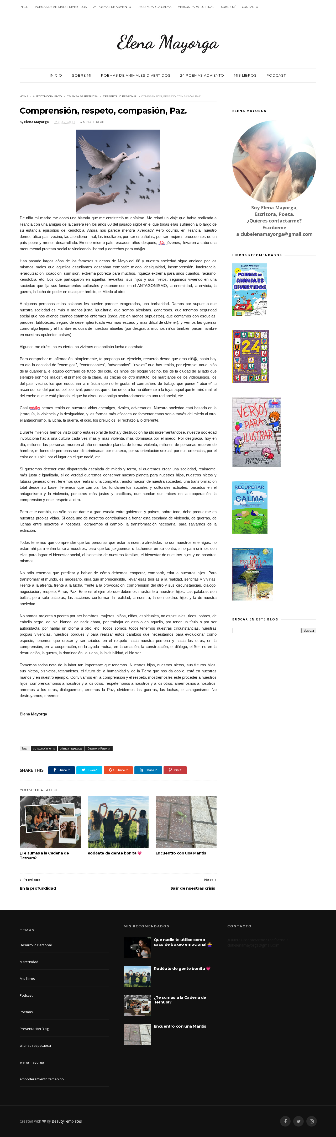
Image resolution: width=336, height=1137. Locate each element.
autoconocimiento (47, 96)
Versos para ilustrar (196, 7)
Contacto (250, 7)
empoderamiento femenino (42, 1079)
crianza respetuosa (82, 96)
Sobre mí (228, 7)
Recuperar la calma (154, 7)
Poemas (26, 1012)
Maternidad (29, 961)
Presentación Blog (34, 1028)
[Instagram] (311, 1121)
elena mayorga (32, 1062)
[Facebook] (285, 1121)
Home (24, 96)
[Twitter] (298, 1121)
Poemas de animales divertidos (61, 7)
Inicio (24, 7)
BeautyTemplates (67, 1121)
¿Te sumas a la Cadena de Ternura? (44, 855)
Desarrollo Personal (120, 96)
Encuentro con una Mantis (181, 853)
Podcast (276, 75)
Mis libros (245, 75)
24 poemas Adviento (202, 75)
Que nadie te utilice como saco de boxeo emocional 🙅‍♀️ (183, 942)
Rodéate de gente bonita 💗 (115, 853)
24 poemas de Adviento (112, 7)
